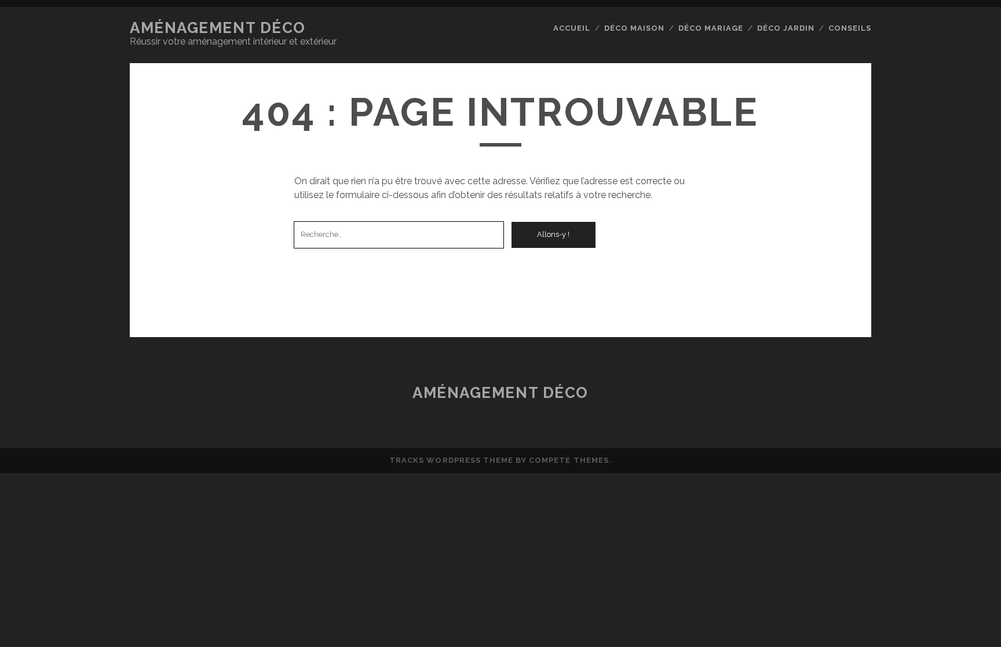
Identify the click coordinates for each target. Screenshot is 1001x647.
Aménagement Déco (218, 27)
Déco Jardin (785, 28)
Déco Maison (634, 28)
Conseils (849, 28)
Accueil (571, 28)
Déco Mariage (711, 28)
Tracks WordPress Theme (451, 460)
